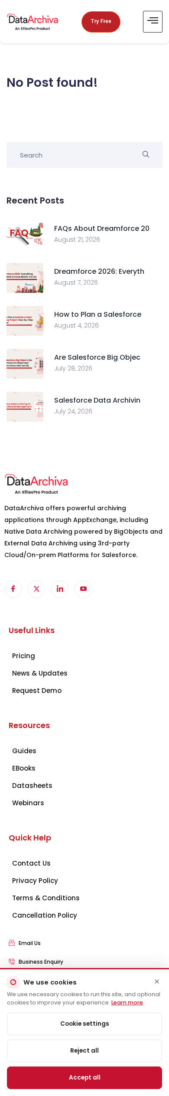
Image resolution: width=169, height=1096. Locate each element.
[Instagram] (83, 589)
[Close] (157, 981)
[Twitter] (36, 589)
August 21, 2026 (77, 239)
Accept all (85, 1077)
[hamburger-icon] (152, 22)
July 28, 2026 (73, 368)
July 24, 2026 (73, 411)
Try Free (101, 21)
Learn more (127, 1002)
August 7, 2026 (76, 282)
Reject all (84, 1051)
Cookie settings (84, 1024)
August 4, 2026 (76, 325)
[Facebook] (13, 589)
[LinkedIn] (59, 589)
